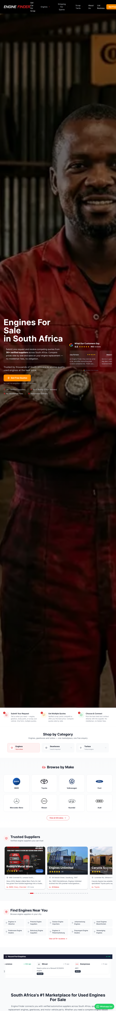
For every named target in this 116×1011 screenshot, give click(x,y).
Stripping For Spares (62, 7)
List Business (101, 6)
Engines (44, 7)
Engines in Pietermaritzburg (58, 932)
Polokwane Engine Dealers (15, 932)
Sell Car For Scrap (32, 7)
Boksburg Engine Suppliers (36, 932)
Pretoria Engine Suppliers (35, 923)
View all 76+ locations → (58, 939)
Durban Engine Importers (57, 923)
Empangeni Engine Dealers (81, 932)
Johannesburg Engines (79, 923)
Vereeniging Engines (100, 932)
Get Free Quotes (19, 378)
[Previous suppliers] (8, 869)
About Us (91, 6)
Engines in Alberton (12, 923)
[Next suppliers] (107, 869)
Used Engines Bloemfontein (101, 923)
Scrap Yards (78, 6)
